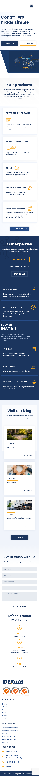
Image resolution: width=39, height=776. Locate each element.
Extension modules (9, 739)
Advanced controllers (10, 728)
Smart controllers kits (10, 731)
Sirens (4, 733)
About (4, 707)
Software (5, 742)
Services (5, 710)
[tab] (20, 259)
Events (4, 716)
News (4, 713)
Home (4, 704)
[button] (31, 6)
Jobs (4, 719)
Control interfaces (9, 736)
